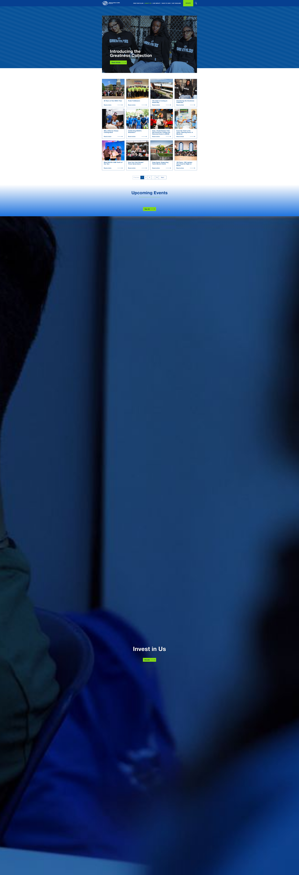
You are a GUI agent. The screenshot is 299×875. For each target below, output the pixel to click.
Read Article (116, 62)
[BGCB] (111, 3)
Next (162, 177)
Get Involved (176, 3)
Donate (188, 3)
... (153, 177)
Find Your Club (138, 3)
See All (147, 209)
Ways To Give (166, 3)
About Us (148, 3)
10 (157, 177)
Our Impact (156, 3)
